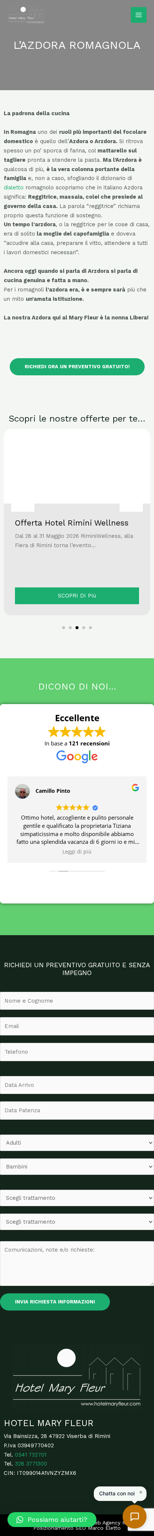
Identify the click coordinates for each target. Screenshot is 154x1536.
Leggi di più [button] (77, 851)
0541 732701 (30, 1454)
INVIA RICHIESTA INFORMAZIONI (55, 1302)
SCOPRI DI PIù (77, 595)
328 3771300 (31, 1463)
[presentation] (22, 500)
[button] (63, 627)
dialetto (14, 187)
